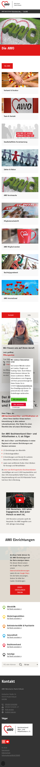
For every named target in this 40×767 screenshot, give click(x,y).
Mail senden (9, 709)
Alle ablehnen (19, 404)
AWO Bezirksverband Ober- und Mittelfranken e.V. (20, 416)
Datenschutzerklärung (24, 386)
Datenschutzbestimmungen (19, 571)
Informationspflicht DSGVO (11, 755)
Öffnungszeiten (8, 355)
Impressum (5, 750)
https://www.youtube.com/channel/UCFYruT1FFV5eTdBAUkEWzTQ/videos (7, 742)
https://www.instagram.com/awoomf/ (4, 742)
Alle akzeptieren (19, 399)
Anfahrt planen (10, 712)
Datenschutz (6, 753)
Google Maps (24, 573)
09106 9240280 (11, 704)
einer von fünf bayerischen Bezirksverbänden (20, 470)
